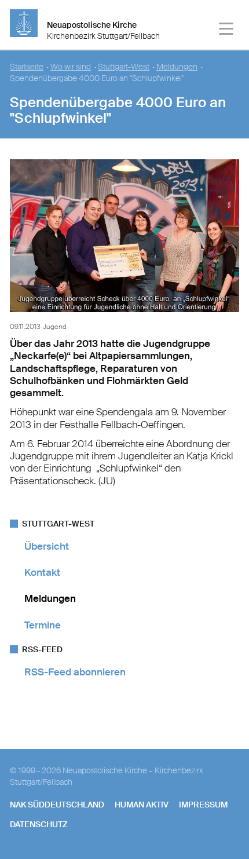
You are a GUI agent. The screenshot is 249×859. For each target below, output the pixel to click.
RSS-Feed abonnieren (75, 672)
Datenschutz (39, 824)
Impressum (203, 804)
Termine (42, 625)
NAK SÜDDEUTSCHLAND (57, 804)
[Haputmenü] (227, 30)
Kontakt (42, 572)
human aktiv (142, 804)
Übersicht (46, 546)
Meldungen (50, 598)
